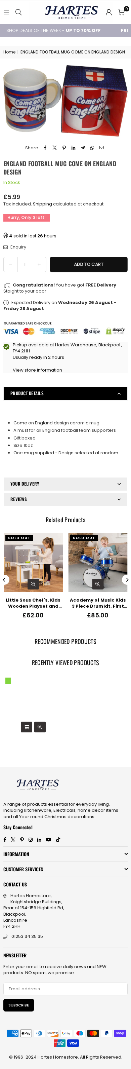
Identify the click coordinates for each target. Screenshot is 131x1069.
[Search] (18, 12)
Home (9, 52)
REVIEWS (18, 499)
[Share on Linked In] (73, 148)
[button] (121, 12)
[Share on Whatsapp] (92, 148)
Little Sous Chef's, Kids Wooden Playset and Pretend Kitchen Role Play (33, 603)
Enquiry (17, 247)
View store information (37, 370)
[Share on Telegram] (83, 148)
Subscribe (18, 1005)
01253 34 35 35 (27, 936)
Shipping (42, 204)
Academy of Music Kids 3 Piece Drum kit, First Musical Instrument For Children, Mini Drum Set (98, 603)
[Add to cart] (26, 727)
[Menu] (6, 12)
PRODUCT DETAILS (27, 393)
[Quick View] (33, 584)
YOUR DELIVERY (24, 483)
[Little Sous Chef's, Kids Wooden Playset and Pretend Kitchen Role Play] (33, 562)
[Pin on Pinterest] (64, 148)
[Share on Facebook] (45, 148)
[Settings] (109, 12)
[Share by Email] (101, 148)
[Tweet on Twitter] (54, 148)
